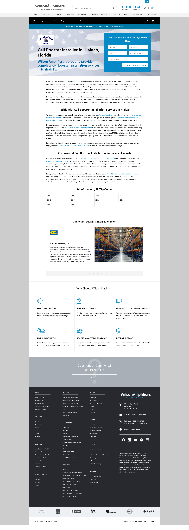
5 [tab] (102, 273)
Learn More (147, 21)
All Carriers (38, 488)
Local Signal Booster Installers (73, 406)
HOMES (37, 393)
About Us (93, 425)
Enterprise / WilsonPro (42, 455)
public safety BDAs (53, 120)
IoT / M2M (38, 461)
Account (93, 471)
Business (38, 444)
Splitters (65, 445)
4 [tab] (97, 273)
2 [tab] (89, 273)
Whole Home (39, 403)
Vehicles (38, 417)
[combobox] (131, 53)
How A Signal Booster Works (72, 473)
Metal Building (40, 452)
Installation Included (42, 406)
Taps (64, 448)
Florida (74, 81)
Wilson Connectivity (97, 403)
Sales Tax (93, 461)
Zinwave (92, 406)
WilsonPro (93, 400)
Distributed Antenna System (57, 161)
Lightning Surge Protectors (72, 442)
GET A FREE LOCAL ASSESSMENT (135, 65)
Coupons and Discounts (70, 484)
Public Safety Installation (71, 400)
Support (93, 444)
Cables (65, 434)
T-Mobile (38, 482)
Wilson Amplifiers (106, 115)
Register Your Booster (70, 490)
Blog (64, 470)
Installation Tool (68, 451)
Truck (37, 428)
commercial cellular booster (90, 158)
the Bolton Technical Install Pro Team (75, 145)
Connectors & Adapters (70, 436)
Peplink (92, 409)
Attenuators (67, 439)
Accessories (67, 423)
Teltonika (93, 412)
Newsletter (93, 434)
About (92, 420)
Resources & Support (70, 478)
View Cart (93, 479)
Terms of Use (149, 521)
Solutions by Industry (70, 412)
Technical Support (96, 452)
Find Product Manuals (70, 496)
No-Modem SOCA (68, 457)
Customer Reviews (96, 428)
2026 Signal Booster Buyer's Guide (74, 475)
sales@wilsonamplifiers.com (135, 414)
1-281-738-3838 (141, 423)
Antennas (66, 428)
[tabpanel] (94, 247)
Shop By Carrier (41, 474)
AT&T (37, 485)
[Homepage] (50, 7)
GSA (64, 409)
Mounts (65, 431)
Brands (92, 393)
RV (36, 431)
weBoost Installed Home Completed (78, 127)
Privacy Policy (137, 521)
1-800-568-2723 (138, 421)
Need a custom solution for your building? (94, 26)
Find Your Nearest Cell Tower (72, 493)
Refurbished (137, 15)
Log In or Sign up (95, 476)
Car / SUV (38, 425)
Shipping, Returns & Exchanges (100, 455)
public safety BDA (109, 158)
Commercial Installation (71, 397)
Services (66, 393)
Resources (66, 465)
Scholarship (93, 436)
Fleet (37, 434)
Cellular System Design (70, 403)
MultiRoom (39, 400)
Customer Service (96, 449)
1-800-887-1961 (131, 7)
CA (152, 1)
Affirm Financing (95, 464)
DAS (94, 120)
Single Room (39, 397)
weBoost (93, 397)
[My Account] (144, 8)
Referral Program (95, 431)
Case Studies (67, 415)
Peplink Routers (40, 409)
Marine (37, 436)
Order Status (94, 482)
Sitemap (126, 521)
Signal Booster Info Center (72, 481)
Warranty (93, 458)
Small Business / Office (42, 449)
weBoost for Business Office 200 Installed (121, 173)
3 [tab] (93, 273)
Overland (38, 422)
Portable (38, 464)
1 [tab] (85, 273)
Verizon (38, 479)
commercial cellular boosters (127, 117)
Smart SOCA (67, 454)
